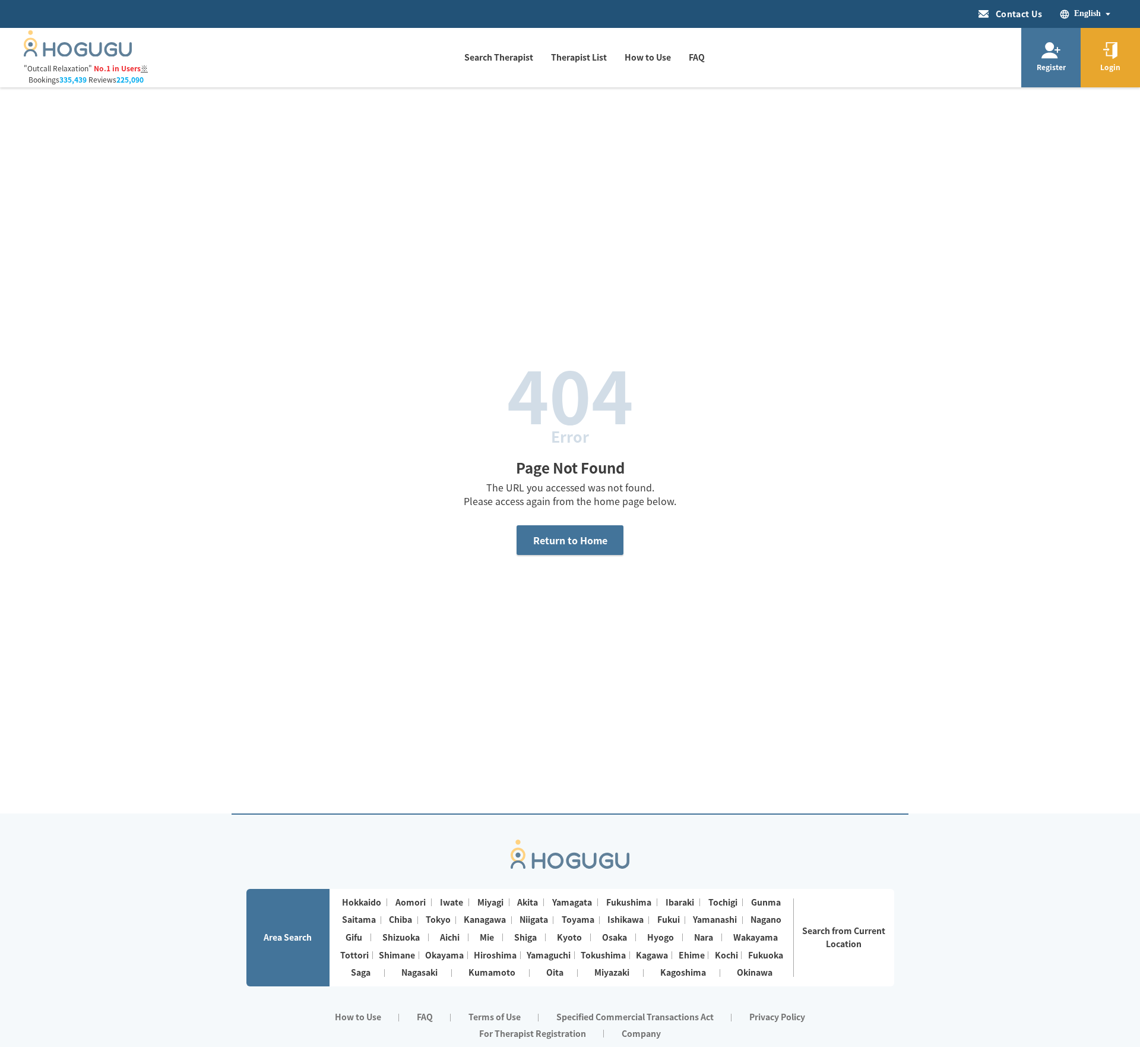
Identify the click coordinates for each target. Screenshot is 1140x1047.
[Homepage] (78, 53)
